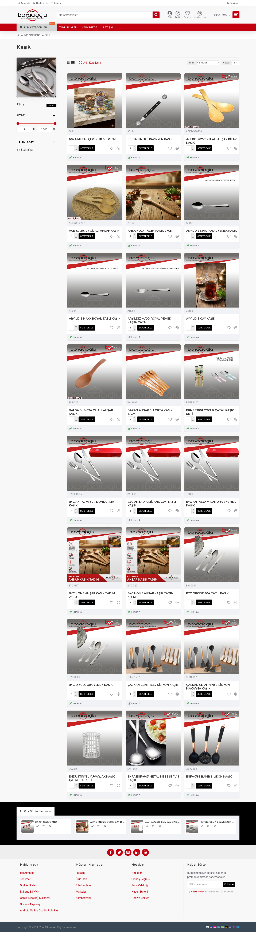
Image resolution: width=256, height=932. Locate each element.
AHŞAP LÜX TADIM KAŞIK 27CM (150, 230)
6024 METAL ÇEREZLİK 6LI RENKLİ (93, 139)
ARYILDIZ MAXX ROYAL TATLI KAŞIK (94, 318)
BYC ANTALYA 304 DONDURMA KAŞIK (91, 503)
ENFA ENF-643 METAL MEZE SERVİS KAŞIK (153, 778)
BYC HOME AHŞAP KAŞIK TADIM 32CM (151, 595)
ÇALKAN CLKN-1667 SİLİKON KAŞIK (153, 685)
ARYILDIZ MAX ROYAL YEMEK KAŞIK (211, 230)
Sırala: (192, 63)
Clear (52, 105)
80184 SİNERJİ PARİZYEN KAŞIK (150, 139)
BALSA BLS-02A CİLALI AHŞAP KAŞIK (91, 412)
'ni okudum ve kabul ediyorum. (212, 892)
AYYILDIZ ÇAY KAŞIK (200, 318)
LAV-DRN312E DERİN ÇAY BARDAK (107, 821)
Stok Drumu (27, 142)
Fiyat (21, 115)
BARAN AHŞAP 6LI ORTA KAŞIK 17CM (150, 412)
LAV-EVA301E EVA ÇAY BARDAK (162, 821)
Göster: (226, 63)
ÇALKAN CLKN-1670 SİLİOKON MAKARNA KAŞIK (208, 686)
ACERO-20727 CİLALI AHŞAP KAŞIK (94, 230)
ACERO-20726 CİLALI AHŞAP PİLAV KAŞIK (211, 141)
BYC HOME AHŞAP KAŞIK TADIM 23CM (92, 595)
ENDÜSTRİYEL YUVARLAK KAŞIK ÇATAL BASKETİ (92, 778)
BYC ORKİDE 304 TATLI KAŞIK (207, 593)
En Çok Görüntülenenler (35, 811)
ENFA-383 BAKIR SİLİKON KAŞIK (209, 776)
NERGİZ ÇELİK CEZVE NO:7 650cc (217, 821)
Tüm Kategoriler (32, 34)
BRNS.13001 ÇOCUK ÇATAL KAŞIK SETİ (210, 412)
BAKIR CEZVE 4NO (46, 821)
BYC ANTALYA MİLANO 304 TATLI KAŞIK (152, 503)
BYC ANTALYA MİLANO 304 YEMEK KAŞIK (211, 503)
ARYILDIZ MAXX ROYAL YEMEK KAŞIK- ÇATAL (149, 320)
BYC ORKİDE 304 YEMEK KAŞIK (91, 685)
